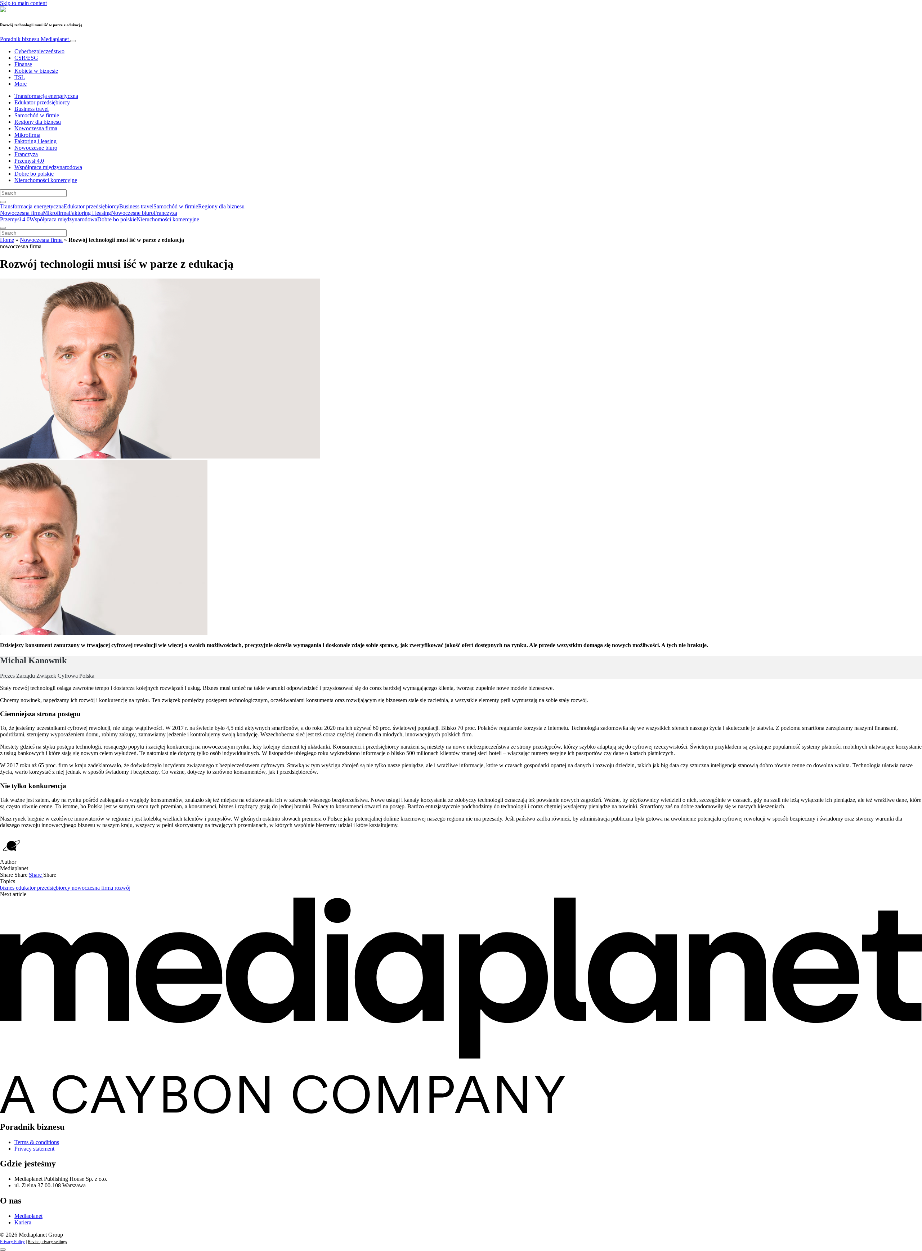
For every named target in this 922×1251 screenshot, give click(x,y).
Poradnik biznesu (34, 39)
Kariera (22, 1222)
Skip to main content (23, 3)
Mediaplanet (28, 1216)
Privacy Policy (12, 1241)
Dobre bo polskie (34, 174)
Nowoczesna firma (35, 128)
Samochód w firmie (36, 115)
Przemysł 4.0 (29, 161)
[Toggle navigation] (73, 41)
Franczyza (26, 154)
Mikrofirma (27, 135)
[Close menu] (3, 228)
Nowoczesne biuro (35, 148)
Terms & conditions (36, 1142)
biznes (8, 888)
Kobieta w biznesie (36, 71)
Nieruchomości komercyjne (45, 180)
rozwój (122, 888)
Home (7, 240)
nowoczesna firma (93, 888)
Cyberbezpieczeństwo (39, 51)
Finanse (23, 64)
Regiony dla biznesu (37, 122)
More (20, 84)
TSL (19, 77)
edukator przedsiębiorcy (44, 888)
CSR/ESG (26, 58)
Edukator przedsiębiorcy (42, 102)
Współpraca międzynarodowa (48, 167)
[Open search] (3, 202)
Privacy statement (34, 1149)
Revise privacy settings (47, 1241)
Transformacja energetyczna (46, 96)
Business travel (31, 109)
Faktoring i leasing (35, 141)
